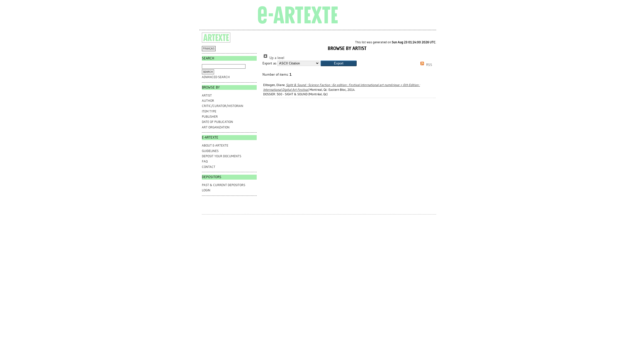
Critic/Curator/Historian (222, 106)
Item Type (209, 111)
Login (206, 190)
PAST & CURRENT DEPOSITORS (223, 185)
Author (208, 101)
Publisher (210, 116)
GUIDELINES (210, 151)
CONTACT (208, 167)
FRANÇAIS (209, 48)
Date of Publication (217, 122)
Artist (207, 95)
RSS (428, 65)
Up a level (276, 58)
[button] (338, 63)
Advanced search (216, 77)
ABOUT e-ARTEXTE (215, 145)
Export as (269, 63)
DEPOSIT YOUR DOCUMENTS (221, 156)
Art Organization (216, 127)
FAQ (205, 161)
